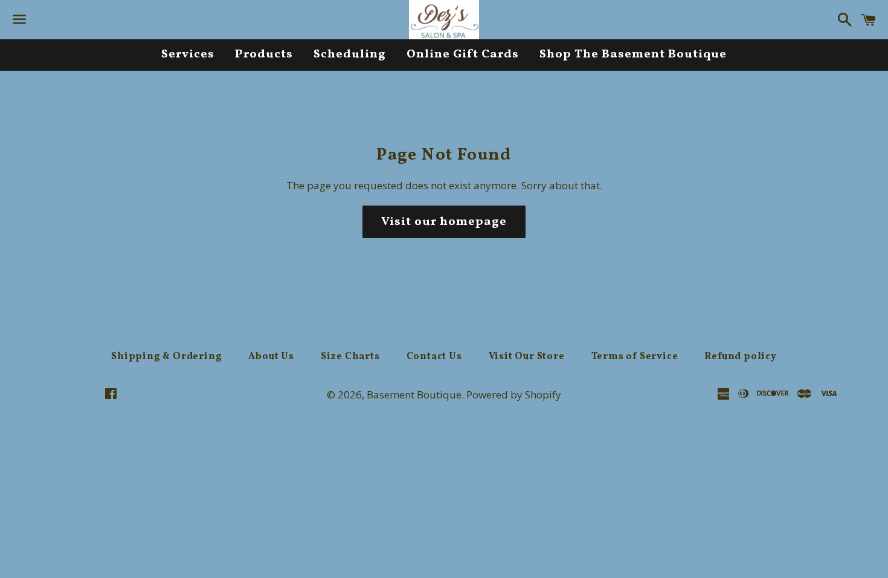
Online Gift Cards (463, 54)
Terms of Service (634, 356)
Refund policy (740, 356)
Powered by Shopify (513, 394)
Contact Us (434, 356)
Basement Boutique (414, 394)
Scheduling (350, 54)
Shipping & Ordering (166, 356)
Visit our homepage (444, 221)
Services (187, 54)
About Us (271, 356)
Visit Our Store (527, 356)
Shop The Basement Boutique (633, 54)
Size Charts (350, 356)
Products (264, 54)
